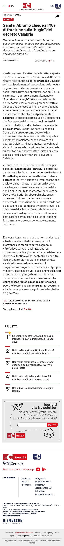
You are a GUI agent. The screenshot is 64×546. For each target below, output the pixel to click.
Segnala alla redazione (23, 533)
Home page (7, 15)
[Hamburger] (4, 6)
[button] (57, 16)
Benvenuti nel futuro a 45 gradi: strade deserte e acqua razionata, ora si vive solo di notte (32, 364)
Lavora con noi (46, 536)
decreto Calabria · (20, 300)
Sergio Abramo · (12, 303)
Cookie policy (48, 533)
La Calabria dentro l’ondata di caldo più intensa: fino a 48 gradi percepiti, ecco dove (32, 338)
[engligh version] (9, 6)
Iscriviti (52, 424)
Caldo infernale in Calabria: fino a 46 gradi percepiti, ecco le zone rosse (31, 377)
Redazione (9, 533)
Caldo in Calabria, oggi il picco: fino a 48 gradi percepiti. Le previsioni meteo (33, 351)
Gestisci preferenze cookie (28, 535)
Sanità (18, 15)
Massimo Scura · (41, 300)
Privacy (37, 533)
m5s (24, 303)
